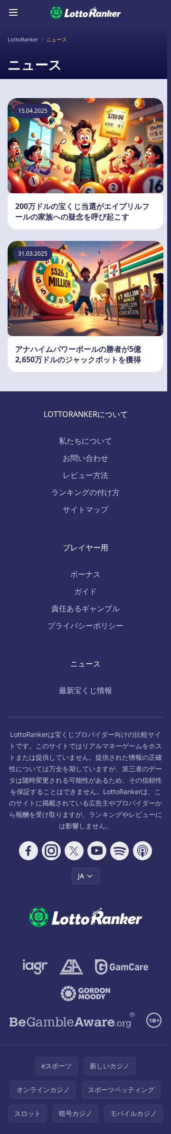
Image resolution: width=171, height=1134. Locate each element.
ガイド (85, 591)
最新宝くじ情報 (85, 690)
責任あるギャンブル (85, 608)
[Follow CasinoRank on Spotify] (119, 850)
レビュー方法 (85, 475)
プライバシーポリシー (86, 625)
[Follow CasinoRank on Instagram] (51, 850)
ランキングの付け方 (85, 492)
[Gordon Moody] (85, 993)
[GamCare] (121, 967)
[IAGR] (35, 967)
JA (81, 875)
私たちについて (85, 441)
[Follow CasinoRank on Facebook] (28, 850)
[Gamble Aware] (72, 1020)
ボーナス (85, 574)
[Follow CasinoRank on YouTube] (96, 850)
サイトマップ (85, 509)
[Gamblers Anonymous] (71, 967)
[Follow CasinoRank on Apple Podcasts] (142, 850)
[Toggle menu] (13, 12)
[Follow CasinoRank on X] (74, 850)
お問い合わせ (85, 458)
